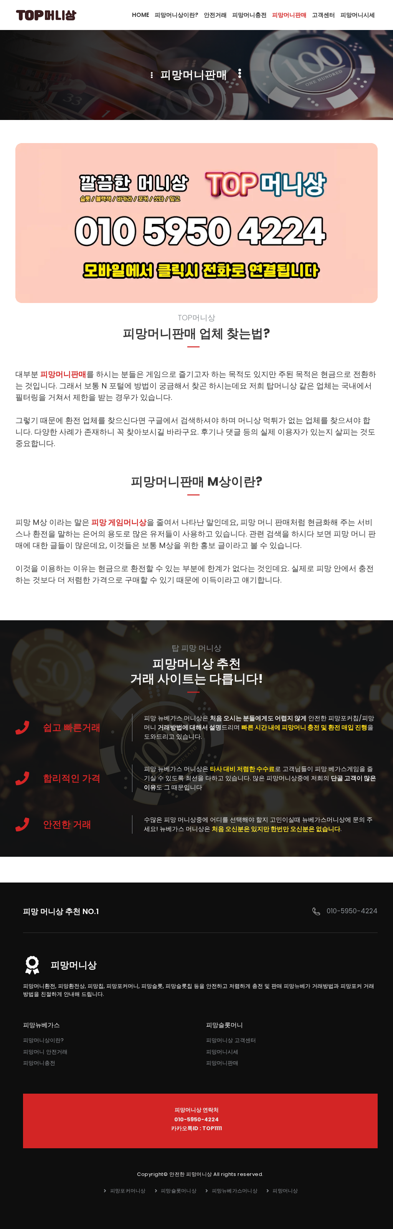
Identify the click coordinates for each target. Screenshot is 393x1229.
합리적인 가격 (72, 778)
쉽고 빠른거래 (72, 727)
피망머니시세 (222, 1052)
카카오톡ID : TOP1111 (196, 1128)
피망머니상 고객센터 (231, 1040)
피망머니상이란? (43, 1040)
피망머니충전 (39, 1063)
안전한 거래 (67, 824)
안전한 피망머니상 (190, 1174)
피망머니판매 (63, 374)
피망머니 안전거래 (45, 1052)
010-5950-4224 (352, 911)
